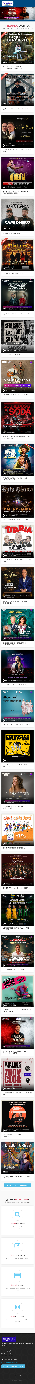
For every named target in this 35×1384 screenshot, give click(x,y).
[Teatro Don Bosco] (17, 131)
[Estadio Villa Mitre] (17, 909)
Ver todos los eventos (18, 1185)
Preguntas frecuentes (7, 1355)
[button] (2, 13)
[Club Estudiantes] (17, 1074)
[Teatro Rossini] (17, 90)
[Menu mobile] (31, 3)
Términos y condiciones (7, 1354)
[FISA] (17, 746)
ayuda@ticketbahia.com (11, 1362)
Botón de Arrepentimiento (13, 1366)
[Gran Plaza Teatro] (17, 48)
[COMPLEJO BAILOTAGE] (17, 336)
